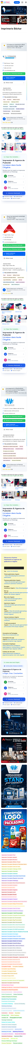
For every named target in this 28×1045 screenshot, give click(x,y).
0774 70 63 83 (7, 239)
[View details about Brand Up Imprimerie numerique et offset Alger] (9, 228)
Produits (17, 2)
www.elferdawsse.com (9, 70)
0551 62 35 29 (7, 68)
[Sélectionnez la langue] (26, 2)
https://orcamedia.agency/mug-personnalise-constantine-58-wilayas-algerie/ (15, 612)
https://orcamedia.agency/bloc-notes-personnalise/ (13, 599)
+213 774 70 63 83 (12, 571)
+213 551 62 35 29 (8, 65)
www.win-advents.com (9, 413)
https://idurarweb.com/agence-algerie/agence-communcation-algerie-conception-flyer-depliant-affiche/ (14, 647)
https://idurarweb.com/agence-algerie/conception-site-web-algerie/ (13, 654)
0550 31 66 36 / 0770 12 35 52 (11, 411)
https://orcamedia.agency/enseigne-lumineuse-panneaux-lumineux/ (15, 582)
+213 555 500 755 (8, 237)
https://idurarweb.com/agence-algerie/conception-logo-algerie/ (14, 640)
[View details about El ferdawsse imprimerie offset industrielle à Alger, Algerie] (9, 57)
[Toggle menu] (22, 2)
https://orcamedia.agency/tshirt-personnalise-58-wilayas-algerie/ (16, 625)
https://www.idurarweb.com (11, 635)
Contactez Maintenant (14, 193)
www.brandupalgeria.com (10, 242)
